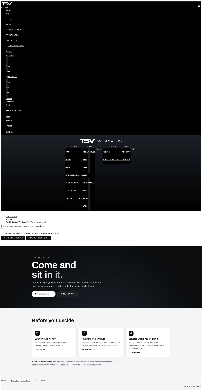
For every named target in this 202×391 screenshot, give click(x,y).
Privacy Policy (15, 381)
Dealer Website (189, 386)
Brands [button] (8, 10)
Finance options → (89, 349)
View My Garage (26, 222)
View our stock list (38, 238)
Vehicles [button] (9, 52)
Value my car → (41, 349)
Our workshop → (136, 352)
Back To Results (11, 217)
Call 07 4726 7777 (67, 294)
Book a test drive (43, 294)
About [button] (8, 117)
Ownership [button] (10, 101)
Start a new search (13, 238)
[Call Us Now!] (197, 141)
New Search (10, 219)
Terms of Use (25, 381)
